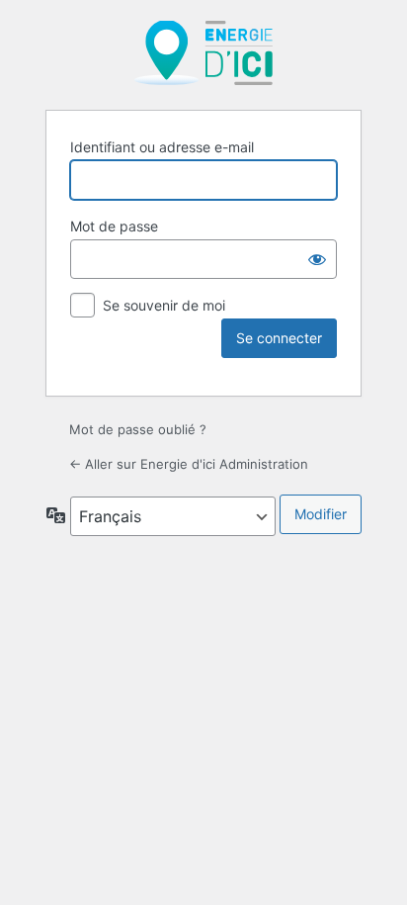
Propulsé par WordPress (203, 53)
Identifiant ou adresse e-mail (162, 146)
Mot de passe (114, 226)
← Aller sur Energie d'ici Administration (188, 464)
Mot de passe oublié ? (137, 429)
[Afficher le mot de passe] (317, 259)
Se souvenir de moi (164, 305)
